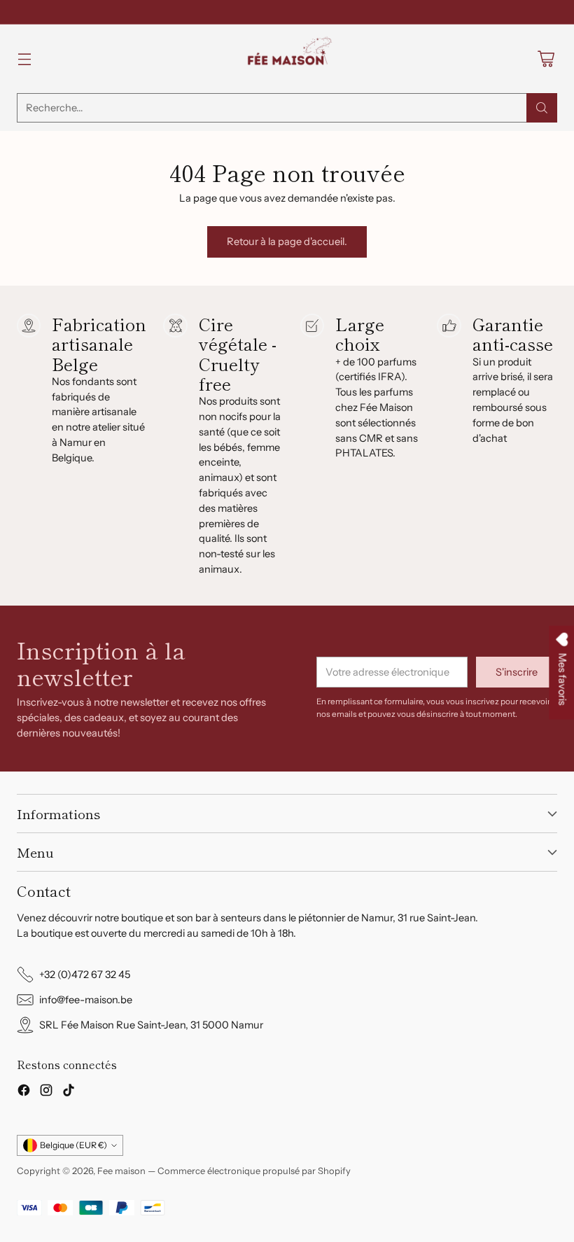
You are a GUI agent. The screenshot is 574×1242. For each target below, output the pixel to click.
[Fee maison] (286, 58)
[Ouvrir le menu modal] (24, 59)
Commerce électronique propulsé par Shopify (254, 1170)
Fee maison (121, 1170)
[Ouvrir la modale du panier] (545, 59)
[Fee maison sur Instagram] (46, 1092)
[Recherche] (541, 108)
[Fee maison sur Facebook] (23, 1092)
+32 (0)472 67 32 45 (84, 974)
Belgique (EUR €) (73, 1145)
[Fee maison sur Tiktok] (68, 1092)
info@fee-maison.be (85, 999)
